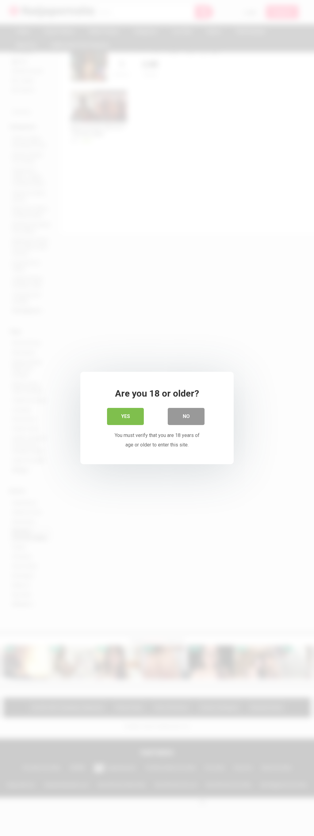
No (186, 416)
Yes (125, 416)
